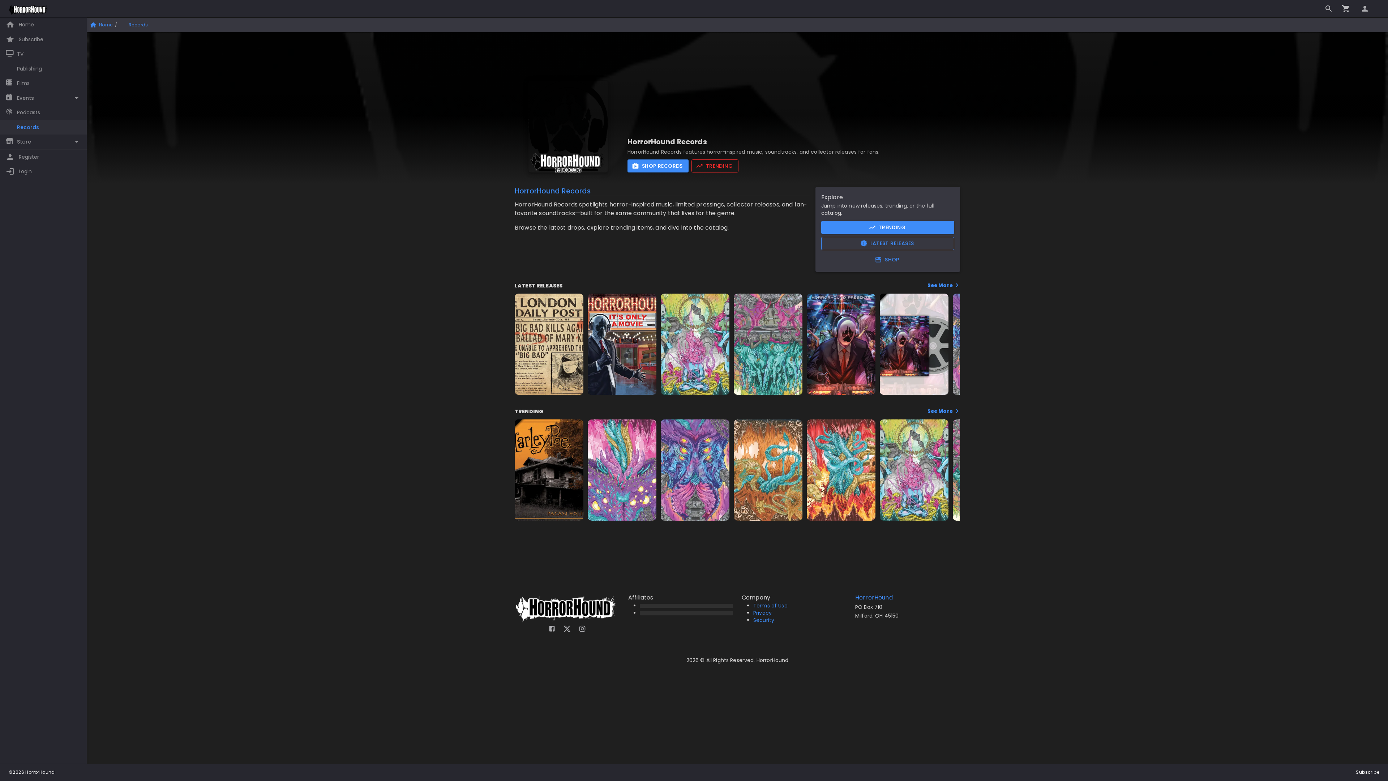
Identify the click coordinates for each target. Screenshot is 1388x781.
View (549, 388)
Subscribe (1367, 772)
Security (763, 620)
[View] (572, 303)
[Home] (28, 10)
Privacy (762, 612)
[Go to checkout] (1346, 8)
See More (941, 285)
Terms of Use (770, 605)
